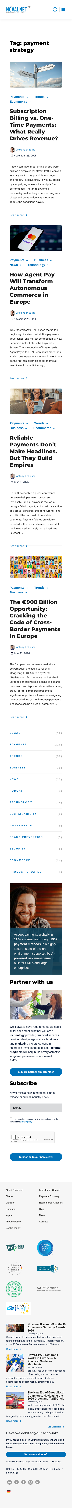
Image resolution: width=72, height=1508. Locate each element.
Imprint (9, 1215)
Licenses (10, 1209)
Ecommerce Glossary (51, 1202)
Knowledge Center (49, 1190)
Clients (9, 1196)
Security (18, 848)
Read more (17, 215)
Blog (41, 1209)
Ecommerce (18, 101)
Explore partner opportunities (36, 1071)
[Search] (55, 9)
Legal (15, 732)
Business (41, 260)
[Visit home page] (18, 9)
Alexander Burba (25, 149)
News (14, 265)
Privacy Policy (13, 1221)
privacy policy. (26, 1122)
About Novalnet (14, 1190)
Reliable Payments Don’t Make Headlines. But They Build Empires (33, 451)
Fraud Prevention (26, 837)
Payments (17, 97)
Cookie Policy (13, 1227)
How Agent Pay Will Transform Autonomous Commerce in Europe (32, 288)
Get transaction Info (36, 1454)
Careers (10, 1202)
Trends (39, 97)
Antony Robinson (25, 475)
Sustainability (23, 813)
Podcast (17, 790)
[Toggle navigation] (63, 9)
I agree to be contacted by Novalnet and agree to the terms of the (34, 1120)
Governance (21, 825)
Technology (36, 265)
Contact (43, 1221)
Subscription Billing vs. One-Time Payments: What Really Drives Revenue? (34, 125)
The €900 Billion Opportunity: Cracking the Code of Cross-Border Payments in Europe (35, 619)
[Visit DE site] (9, 1491)
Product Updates (26, 871)
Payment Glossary (49, 1196)
